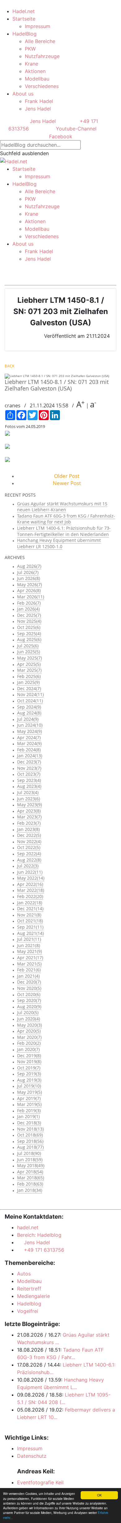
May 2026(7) (29, 584)
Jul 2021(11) (29, 939)
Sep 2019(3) (29, 1074)
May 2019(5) (29, 1092)
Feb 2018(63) (30, 1184)
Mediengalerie (33, 1296)
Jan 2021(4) (28, 976)
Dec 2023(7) (29, 762)
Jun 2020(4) (28, 1019)
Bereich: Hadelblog (39, 1235)
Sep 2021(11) (30, 927)
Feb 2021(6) (29, 970)
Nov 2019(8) (29, 1061)
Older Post (66, 475)
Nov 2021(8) (29, 915)
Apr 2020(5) (29, 1031)
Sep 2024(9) (29, 707)
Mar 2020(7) (29, 1037)
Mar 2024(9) (29, 743)
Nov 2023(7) (29, 768)
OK (99, 1495)
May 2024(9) (29, 731)
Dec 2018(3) (29, 1123)
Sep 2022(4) (29, 854)
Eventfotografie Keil (40, 1482)
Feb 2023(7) (29, 823)
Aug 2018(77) (30, 1147)
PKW (30, 49)
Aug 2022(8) (29, 860)
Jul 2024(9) (27, 719)
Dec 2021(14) (30, 908)
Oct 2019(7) (28, 1068)
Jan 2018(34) (29, 1190)
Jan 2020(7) (28, 1049)
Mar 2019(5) (29, 1104)
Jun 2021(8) (28, 945)
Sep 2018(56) (30, 1141)
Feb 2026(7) (29, 603)
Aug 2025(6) (29, 639)
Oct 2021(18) (30, 921)
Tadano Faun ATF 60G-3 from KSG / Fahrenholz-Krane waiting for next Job (66, 519)
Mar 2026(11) (30, 597)
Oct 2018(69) (30, 1135)
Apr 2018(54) (30, 1172)
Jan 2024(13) (29, 756)
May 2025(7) (29, 658)
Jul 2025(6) (27, 646)
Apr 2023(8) (29, 811)
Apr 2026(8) (29, 590)
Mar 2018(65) (30, 1178)
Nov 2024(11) (30, 694)
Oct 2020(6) (28, 994)
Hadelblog (29, 1303)
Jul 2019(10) (29, 1086)
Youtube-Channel (75, 128)
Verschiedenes (42, 86)
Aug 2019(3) (29, 1080)
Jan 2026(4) (28, 609)
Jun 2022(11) (30, 872)
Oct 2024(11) (30, 701)
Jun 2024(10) (30, 725)
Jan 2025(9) (28, 682)
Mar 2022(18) (30, 890)
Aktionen (35, 71)
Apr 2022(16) (30, 884)
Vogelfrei (27, 1311)
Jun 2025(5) (28, 652)
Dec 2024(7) (29, 688)
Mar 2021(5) (29, 964)
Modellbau (37, 79)
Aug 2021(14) (30, 933)
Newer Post (67, 483)
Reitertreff (29, 1288)
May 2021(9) (29, 951)
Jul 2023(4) (27, 792)
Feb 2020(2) (29, 1043)
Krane (31, 64)
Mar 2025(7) (29, 670)
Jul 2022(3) (27, 866)
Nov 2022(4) (29, 841)
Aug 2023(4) (29, 786)
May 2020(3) (29, 1025)
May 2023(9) (29, 805)
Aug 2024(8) (29, 713)
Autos (24, 1273)
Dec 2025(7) (29, 615)
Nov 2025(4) (29, 621)
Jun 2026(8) (28, 578)
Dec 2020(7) (29, 982)
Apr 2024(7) (29, 737)
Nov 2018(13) (30, 1129)
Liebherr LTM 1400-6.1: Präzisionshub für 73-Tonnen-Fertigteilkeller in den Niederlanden (64, 531)
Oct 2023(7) (28, 774)
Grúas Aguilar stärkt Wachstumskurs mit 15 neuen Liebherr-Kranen (62, 507)
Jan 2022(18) (29, 903)
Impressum (37, 26)
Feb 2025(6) (29, 676)
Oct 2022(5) (28, 847)
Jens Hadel (38, 109)
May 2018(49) (30, 1165)
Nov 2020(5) (29, 988)
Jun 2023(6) (28, 799)
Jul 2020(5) (27, 1012)
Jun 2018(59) (30, 1159)
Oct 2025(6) (28, 627)
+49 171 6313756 (42, 1250)
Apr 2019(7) (29, 1098)
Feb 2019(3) (29, 1110)
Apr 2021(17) (30, 957)
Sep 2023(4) (29, 780)
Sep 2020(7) (29, 1000)
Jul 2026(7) (27, 572)
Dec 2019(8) (29, 1056)
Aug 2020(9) (29, 1007)
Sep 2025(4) (29, 633)
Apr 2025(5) (29, 664)
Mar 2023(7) (29, 817)
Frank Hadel (39, 101)
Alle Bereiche (40, 41)
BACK (9, 366)
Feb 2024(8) (29, 750)
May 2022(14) (30, 878)
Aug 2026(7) (29, 566)
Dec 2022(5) (29, 835)
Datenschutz (32, 1456)
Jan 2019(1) (28, 1116)
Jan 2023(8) (28, 829)
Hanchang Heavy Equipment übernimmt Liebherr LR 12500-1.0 (59, 543)
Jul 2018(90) (29, 1153)
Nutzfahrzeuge (42, 56)
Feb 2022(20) (30, 896)
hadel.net (27, 1227)
